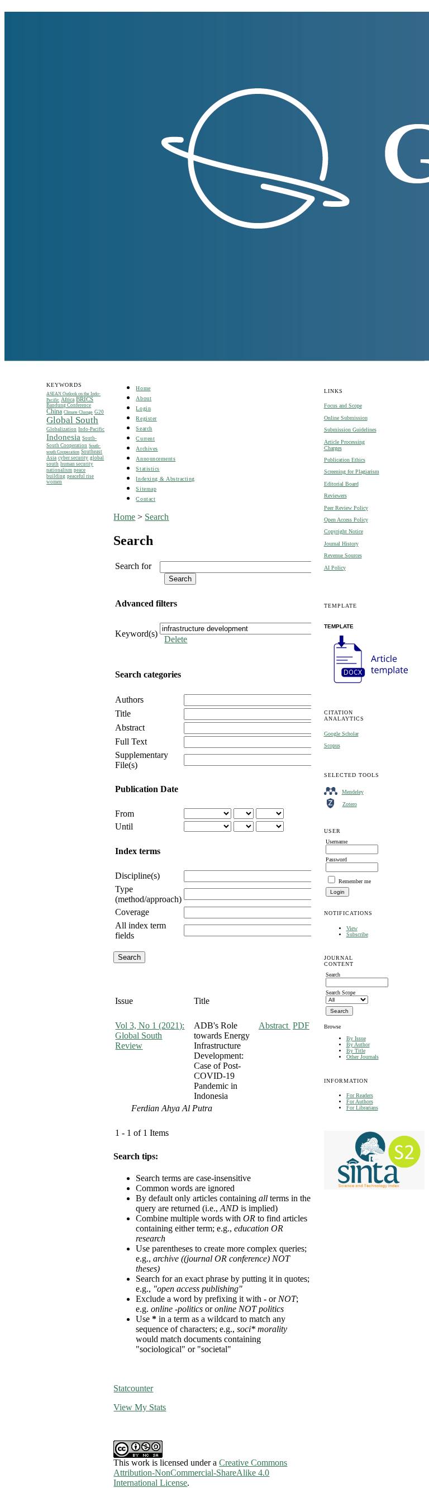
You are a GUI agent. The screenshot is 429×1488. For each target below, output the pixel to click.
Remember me (355, 881)
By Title (355, 1051)
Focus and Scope (343, 405)
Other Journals (362, 1057)
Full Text (131, 741)
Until (124, 826)
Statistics (147, 469)
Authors (129, 699)
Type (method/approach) (148, 894)
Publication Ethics (344, 460)
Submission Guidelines (350, 430)
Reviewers (335, 495)
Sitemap (146, 489)
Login (143, 408)
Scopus (332, 745)
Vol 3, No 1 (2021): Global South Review (149, 1035)
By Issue (356, 1038)
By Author (358, 1044)
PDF (301, 1025)
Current (145, 438)
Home (143, 388)
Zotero (349, 804)
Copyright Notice (343, 531)
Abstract (130, 727)
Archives (147, 449)
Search (144, 428)
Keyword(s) (136, 633)
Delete (175, 639)
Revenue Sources (343, 555)
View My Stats (139, 1407)
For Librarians (362, 1108)
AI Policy (335, 568)
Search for (133, 566)
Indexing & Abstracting (165, 479)
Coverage (132, 912)
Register (146, 418)
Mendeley (353, 792)
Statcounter (133, 1388)
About (143, 398)
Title (123, 713)
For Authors (359, 1101)
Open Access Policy (346, 519)
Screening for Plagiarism (351, 471)
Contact (145, 499)
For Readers (359, 1095)
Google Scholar (341, 734)
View (352, 928)
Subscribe (357, 934)
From (124, 813)
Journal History (341, 544)
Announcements (155, 459)
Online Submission (346, 418)
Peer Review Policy (346, 508)
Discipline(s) (137, 875)
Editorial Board (341, 484)
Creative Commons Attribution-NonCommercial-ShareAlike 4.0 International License (200, 1472)
